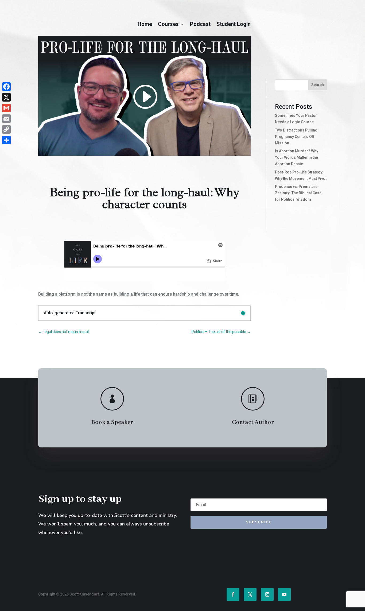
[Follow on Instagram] (267, 594)
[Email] (6, 118)
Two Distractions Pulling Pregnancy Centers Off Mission (296, 136)
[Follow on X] (250, 594)
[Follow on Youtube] (284, 594)
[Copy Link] (6, 129)
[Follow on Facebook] (233, 594)
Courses (168, 24)
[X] (6, 97)
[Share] (6, 140)
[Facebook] (6, 86)
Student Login (233, 24)
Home (145, 24)
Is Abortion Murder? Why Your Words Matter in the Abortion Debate (296, 157)
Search (317, 85)
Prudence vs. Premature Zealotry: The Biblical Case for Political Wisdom (298, 193)
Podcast (200, 24)
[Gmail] (6, 108)
